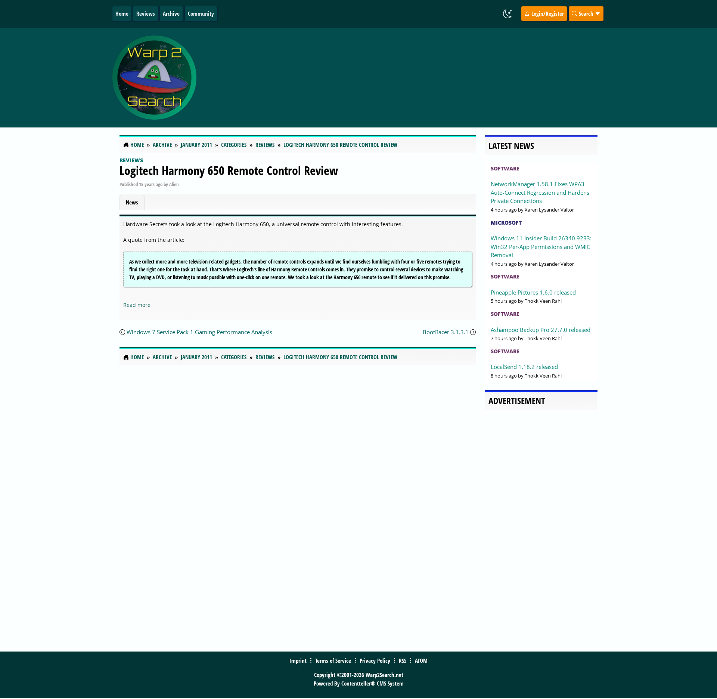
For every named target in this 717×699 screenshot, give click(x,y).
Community (201, 13)
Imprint (298, 660)
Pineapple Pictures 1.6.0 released (533, 292)
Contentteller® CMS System (372, 683)
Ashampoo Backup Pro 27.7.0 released (540, 329)
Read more (136, 304)
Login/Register (547, 13)
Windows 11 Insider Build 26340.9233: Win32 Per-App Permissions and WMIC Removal (541, 246)
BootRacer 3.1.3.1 (446, 332)
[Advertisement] (403, 77)
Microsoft (506, 222)
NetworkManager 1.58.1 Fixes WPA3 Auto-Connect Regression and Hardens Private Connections (540, 192)
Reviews (145, 13)
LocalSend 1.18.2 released (524, 366)
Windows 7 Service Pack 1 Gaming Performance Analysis (199, 332)
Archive (171, 13)
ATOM (421, 660)
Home (121, 13)
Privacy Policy (375, 660)
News (132, 202)
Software (505, 168)
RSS (402, 660)
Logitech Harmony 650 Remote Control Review (229, 170)
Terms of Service (333, 660)
